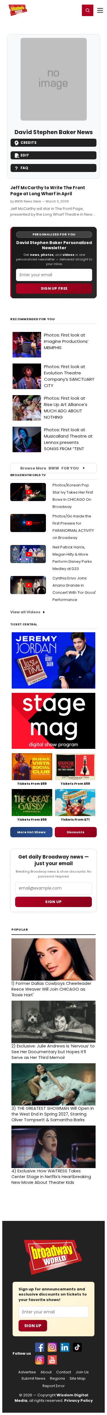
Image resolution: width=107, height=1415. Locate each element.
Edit (25, 155)
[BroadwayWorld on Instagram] (52, 1347)
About (46, 1372)
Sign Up (32, 1326)
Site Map (78, 1378)
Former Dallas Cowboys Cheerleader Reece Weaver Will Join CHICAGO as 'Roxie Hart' (51, 989)
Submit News (33, 1378)
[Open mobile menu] (100, 10)
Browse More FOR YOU (49, 468)
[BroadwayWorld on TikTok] (77, 1347)
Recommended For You (32, 319)
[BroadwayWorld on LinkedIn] (65, 1347)
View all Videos (25, 612)
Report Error (54, 1386)
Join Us (82, 1372)
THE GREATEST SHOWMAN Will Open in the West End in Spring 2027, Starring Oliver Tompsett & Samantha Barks (52, 1114)
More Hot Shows (31, 832)
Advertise (27, 1372)
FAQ (24, 167)
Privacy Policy (78, 1400)
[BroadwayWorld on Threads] (40, 1360)
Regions (57, 1378)
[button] (87, 10)
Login (73, 10)
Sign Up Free (54, 288)
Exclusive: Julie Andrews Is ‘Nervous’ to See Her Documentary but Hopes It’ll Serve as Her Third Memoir (53, 1051)
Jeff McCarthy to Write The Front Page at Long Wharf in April (47, 190)
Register (57, 10)
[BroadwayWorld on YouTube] (52, 1360)
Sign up (53, 901)
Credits (29, 142)
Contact (63, 1372)
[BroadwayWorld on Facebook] (40, 1347)
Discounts (75, 832)
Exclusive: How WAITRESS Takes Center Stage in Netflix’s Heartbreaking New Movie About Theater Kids (51, 1176)
